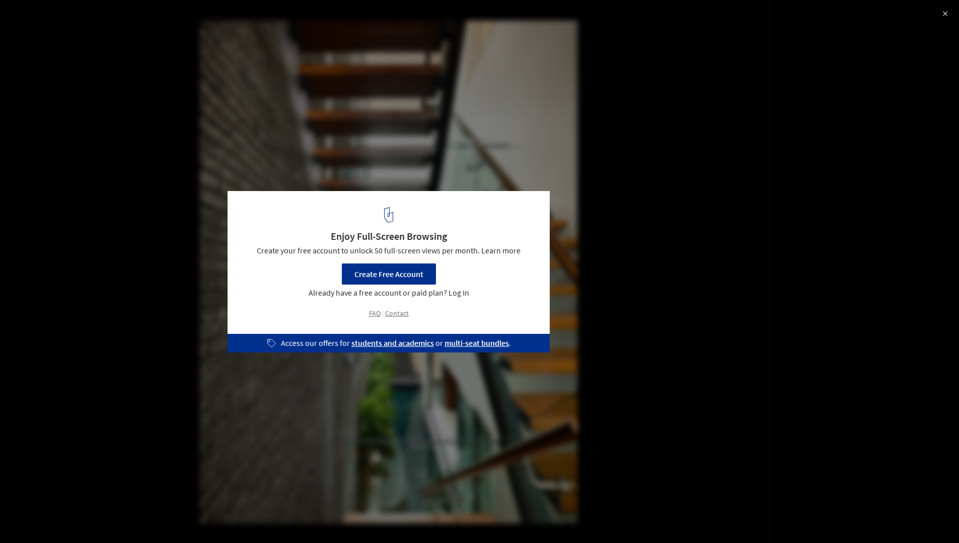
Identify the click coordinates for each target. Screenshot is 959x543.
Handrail (154, 517)
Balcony (238, 517)
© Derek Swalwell (39, 35)
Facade (71, 517)
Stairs (111, 517)
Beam (196, 517)
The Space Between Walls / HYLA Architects (119, 18)
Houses (29, 517)
